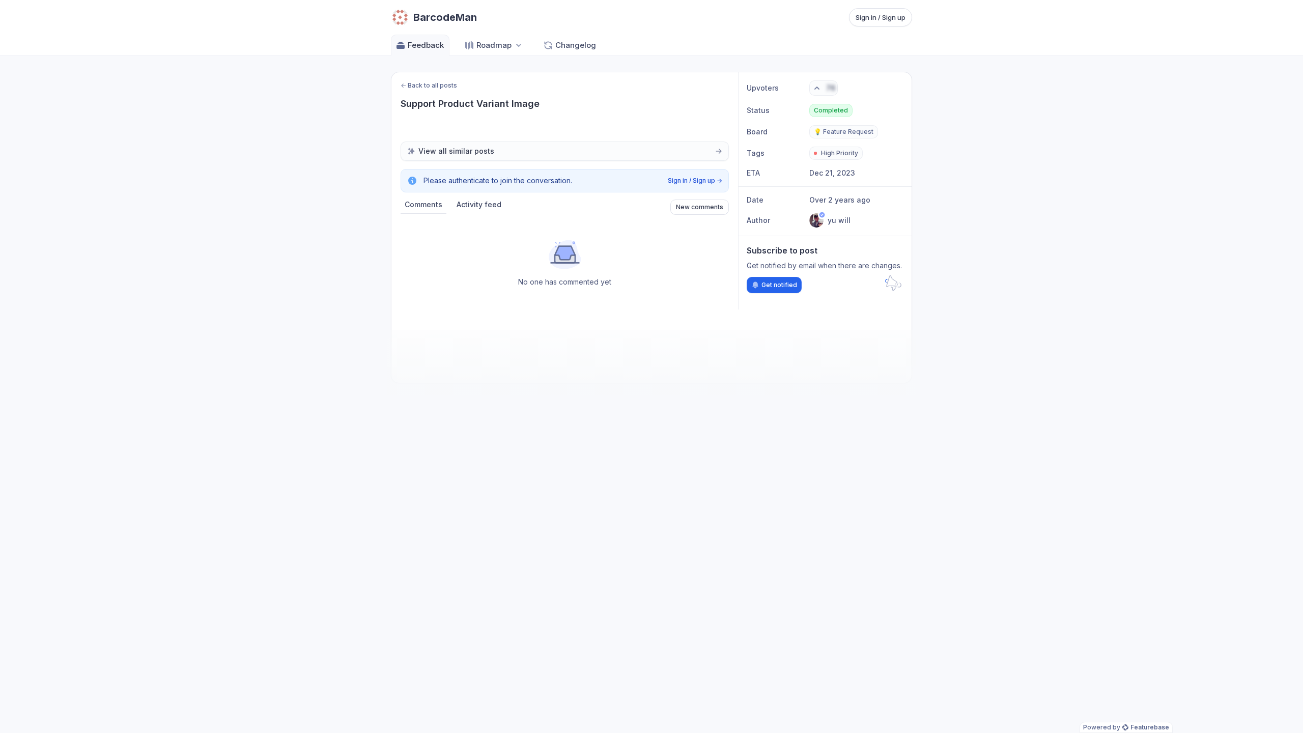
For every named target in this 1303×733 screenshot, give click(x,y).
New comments (699, 207)
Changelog (575, 45)
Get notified (779, 285)
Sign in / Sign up (880, 17)
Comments (423, 204)
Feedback (426, 45)
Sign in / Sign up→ (695, 180)
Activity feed (479, 204)
